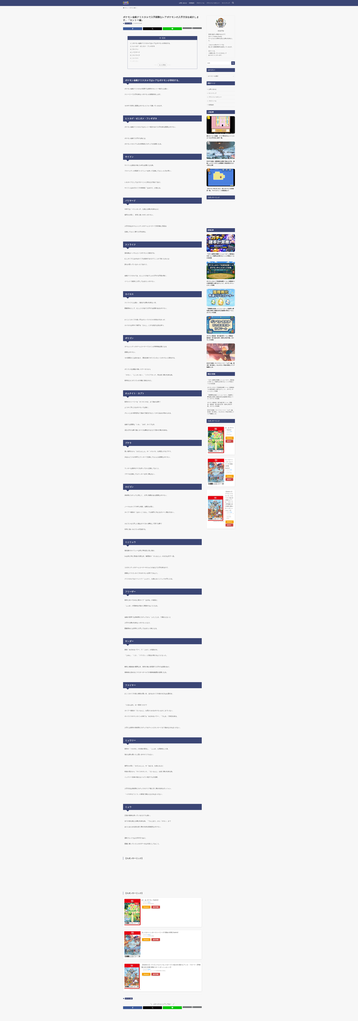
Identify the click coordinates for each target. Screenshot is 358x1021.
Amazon (146, 907)
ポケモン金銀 (128, 23)
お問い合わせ (212, 89)
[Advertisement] (162, 876)
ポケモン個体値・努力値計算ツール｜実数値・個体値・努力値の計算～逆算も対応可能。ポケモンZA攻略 (219, 404)
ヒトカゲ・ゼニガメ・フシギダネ (143, 46)
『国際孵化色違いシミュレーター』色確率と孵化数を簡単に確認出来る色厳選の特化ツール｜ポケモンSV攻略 (220, 396)
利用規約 (211, 105)
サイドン (135, 49)
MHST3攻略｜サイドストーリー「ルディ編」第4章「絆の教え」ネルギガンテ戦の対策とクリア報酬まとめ (220, 411)
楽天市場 (155, 907)
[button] (132, 28)
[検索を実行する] (233, 63)
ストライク (136, 55)
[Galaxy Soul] (126, 2)
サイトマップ (212, 93)
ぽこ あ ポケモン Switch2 (150, 900)
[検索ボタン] (233, 3)
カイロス (135, 58)
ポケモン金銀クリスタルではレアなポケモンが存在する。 (151, 43)
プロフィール (212, 101)
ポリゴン (135, 61)
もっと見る (162, 65)
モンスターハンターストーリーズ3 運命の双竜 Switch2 (160, 932)
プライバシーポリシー (215, 97)
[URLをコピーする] (192, 28)
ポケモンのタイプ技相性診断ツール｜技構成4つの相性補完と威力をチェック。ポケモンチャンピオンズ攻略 (220, 389)
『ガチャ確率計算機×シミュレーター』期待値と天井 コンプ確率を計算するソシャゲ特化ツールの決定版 (220, 381)
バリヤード (136, 52)
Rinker (149, 901)
